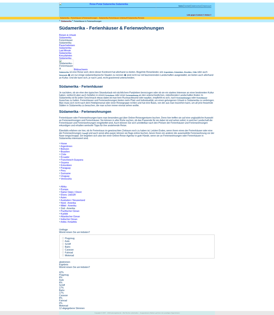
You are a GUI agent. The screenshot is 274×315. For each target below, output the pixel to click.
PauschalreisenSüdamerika (67, 46)
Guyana (65, 162)
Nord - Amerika (68, 203)
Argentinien (66, 146)
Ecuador (65, 157)
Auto (67, 241)
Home (64, 143)
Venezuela (66, 179)
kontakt (188, 6)
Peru (63, 170)
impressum (207, 6)
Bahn (67, 247)
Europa (64, 189)
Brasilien (65, 151)
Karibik (64, 214)
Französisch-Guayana (72, 160)
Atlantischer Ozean (70, 216)
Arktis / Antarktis (69, 222)
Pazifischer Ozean (70, 211)
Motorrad (69, 255)
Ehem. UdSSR (68, 195)
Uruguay (65, 176)
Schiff (68, 244)
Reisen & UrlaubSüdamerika (67, 36)
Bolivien (65, 149)
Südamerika (66, 21)
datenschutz (197, 6)
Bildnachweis (81, 69)
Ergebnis (63, 264)
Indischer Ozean (69, 219)
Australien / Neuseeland (73, 200)
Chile (63, 154)
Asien (64, 197)
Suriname (66, 173)
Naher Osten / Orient (71, 192)
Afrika (64, 186)
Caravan (69, 249)
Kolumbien (66, 165)
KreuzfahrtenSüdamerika (65, 56)
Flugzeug (69, 238)
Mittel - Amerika (68, 205)
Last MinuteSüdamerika (65, 51)
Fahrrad (69, 252)
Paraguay (66, 168)
